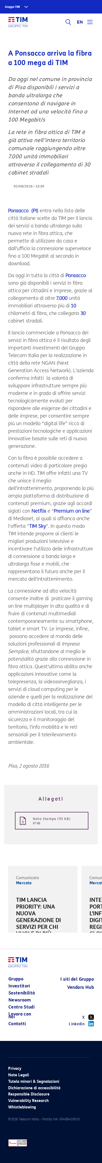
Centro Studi (21, 1007)
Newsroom (19, 1000)
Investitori (19, 986)
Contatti (17, 1023)
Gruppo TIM (12, 7)
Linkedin (77, 1024)
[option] (43, 924)
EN (80, 22)
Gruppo (15, 979)
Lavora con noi (19, 1015)
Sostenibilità (21, 993)
